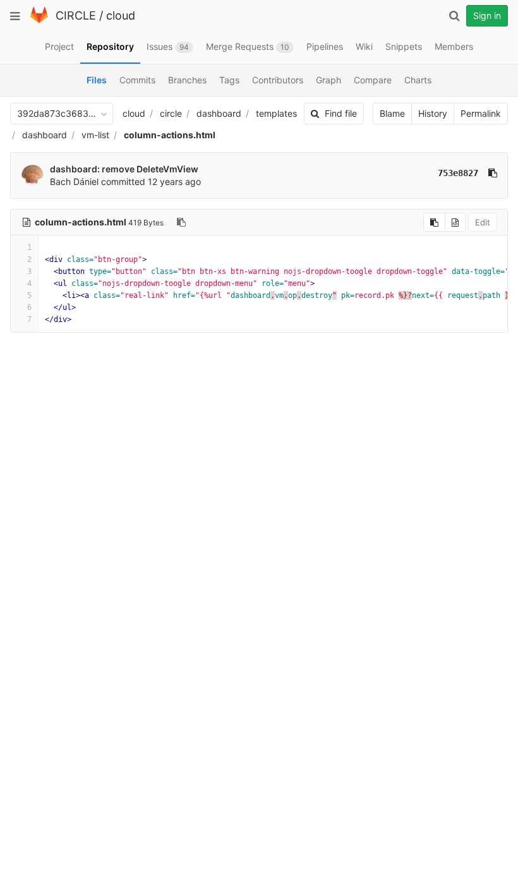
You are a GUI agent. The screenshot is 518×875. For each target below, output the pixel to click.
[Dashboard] (39, 20)
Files (97, 79)
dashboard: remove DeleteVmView (124, 169)
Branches (187, 79)
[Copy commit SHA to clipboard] (492, 173)
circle (171, 113)
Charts (417, 79)
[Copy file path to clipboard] (181, 222)
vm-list (95, 134)
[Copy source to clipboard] (434, 222)
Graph (328, 79)
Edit (482, 222)
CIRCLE (76, 15)
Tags (229, 79)
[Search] (454, 16)
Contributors (277, 79)
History (432, 113)
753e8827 (458, 173)
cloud (120, 15)
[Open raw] (455, 222)
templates (276, 113)
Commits (137, 79)
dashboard (218, 113)
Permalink (481, 113)
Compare (373, 79)
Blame (392, 113)
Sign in (487, 15)
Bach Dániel (74, 181)
